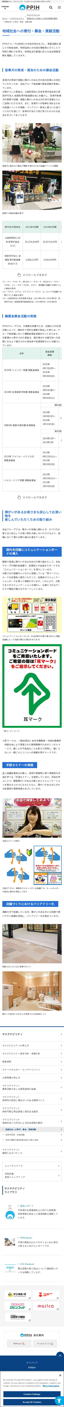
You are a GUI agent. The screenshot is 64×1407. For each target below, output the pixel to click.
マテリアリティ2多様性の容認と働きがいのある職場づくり (23, 1098)
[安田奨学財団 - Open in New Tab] (18, 1317)
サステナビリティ (17, 18)
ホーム (4, 18)
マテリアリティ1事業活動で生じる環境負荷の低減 (19, 1087)
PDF (18, 1344)
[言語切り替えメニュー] (5, 7)
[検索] (50, 7)
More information (51, 1386)
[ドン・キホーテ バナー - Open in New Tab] (18, 1295)
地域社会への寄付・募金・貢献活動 (20, 1129)
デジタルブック (43, 1344)
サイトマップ (32, 1363)
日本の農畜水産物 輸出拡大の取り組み (22, 1140)
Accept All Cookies (32, 1402)
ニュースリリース (14, 1166)
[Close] (60, 1375)
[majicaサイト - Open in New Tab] (46, 1306)
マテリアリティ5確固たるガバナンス (12, 1151)
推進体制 (6, 1062)
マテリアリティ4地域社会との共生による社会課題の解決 (22, 1121)
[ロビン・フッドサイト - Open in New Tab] (18, 1306)
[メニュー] (59, 7)
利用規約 (32, 1368)
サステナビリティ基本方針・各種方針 (21, 1053)
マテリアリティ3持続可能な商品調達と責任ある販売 (20, 1110)
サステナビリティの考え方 (15, 1045)
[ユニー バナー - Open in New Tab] (46, 1295)
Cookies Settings (32, 1394)
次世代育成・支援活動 (15, 1135)
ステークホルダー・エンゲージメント (21, 1070)
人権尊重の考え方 (11, 1078)
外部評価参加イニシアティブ (15, 1175)
